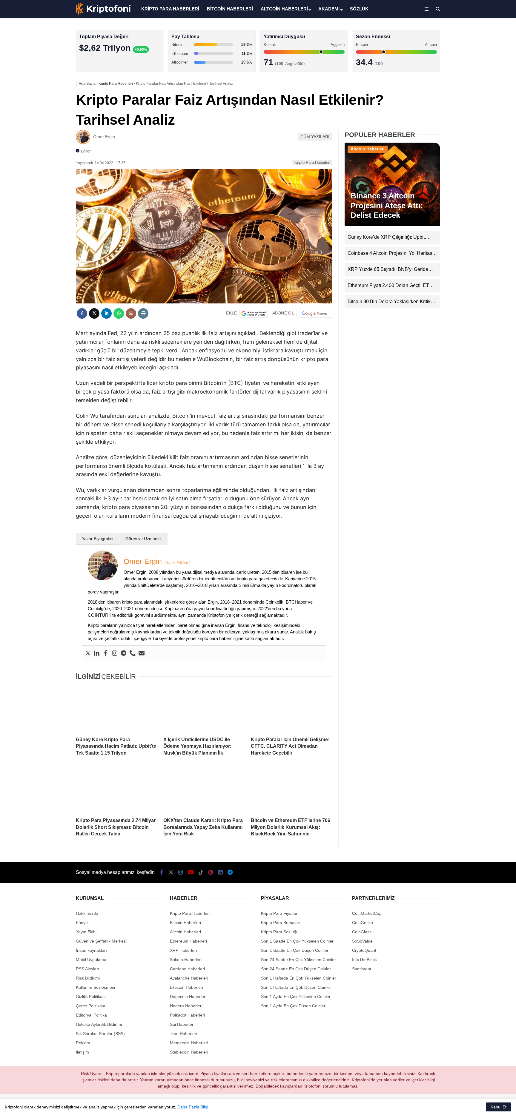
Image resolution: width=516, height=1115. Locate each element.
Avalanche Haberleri (189, 978)
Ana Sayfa (463, 33)
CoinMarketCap (367, 913)
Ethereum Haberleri (466, 97)
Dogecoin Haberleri (188, 996)
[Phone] (133, 653)
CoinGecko (362, 922)
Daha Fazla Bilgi (192, 1107)
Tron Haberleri (183, 1033)
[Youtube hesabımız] (191, 872)
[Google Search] (253, 313)
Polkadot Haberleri (187, 1015)
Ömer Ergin (104, 136)
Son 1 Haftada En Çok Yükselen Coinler (298, 978)
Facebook (480, 172)
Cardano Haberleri (187, 968)
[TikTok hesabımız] (201, 872)
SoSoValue (362, 941)
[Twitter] (88, 653)
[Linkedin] (97, 653)
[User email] (142, 653)
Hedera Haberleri (186, 1005)
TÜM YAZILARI (315, 136)
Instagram (481, 206)
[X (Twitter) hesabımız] (478, 189)
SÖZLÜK (359, 8)
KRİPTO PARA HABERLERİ (170, 8)
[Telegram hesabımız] (230, 872)
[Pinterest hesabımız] (210, 872)
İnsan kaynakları (91, 950)
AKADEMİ (329, 8)
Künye (82, 922)
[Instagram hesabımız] (180, 872)
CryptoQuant (364, 950)
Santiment (361, 968)
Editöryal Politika (91, 1015)
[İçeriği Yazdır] (143, 313)
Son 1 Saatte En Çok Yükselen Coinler (297, 941)
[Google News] (314, 313)
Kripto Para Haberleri (467, 61)
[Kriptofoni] (103, 13)
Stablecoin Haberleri (466, 144)
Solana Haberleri (463, 109)
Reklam (83, 1042)
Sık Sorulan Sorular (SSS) (100, 1033)
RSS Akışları (87, 968)
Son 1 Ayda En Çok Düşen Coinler (293, 1005)
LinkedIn (481, 273)
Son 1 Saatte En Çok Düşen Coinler (294, 950)
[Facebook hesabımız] (161, 872)
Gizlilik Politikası (91, 996)
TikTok (480, 239)
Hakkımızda (87, 913)
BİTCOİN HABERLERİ (230, 8)
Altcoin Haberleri (463, 85)
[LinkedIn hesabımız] (220, 872)
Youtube (481, 223)
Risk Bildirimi (88, 978)
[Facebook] (106, 653)
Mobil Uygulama (91, 959)
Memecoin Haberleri (467, 132)
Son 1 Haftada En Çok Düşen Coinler (296, 987)
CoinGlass (361, 931)
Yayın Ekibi (86, 931)
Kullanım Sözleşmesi (95, 987)
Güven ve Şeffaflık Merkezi (101, 941)
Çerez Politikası (90, 1005)
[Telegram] (124, 653)
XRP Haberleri (461, 121)
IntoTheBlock (364, 959)
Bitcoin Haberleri (463, 73)
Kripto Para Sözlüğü (280, 931)
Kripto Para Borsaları (280, 922)
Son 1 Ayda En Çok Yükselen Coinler (296, 996)
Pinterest (481, 256)
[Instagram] (115, 653)
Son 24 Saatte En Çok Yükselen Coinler (298, 959)
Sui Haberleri (182, 1024)
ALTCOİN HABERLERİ (284, 8)
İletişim (82, 1052)
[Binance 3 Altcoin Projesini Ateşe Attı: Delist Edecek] (392, 224)
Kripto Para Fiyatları (280, 913)
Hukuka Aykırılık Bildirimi (99, 1024)
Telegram (481, 289)
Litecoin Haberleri (186, 987)
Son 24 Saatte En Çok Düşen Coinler (296, 968)
